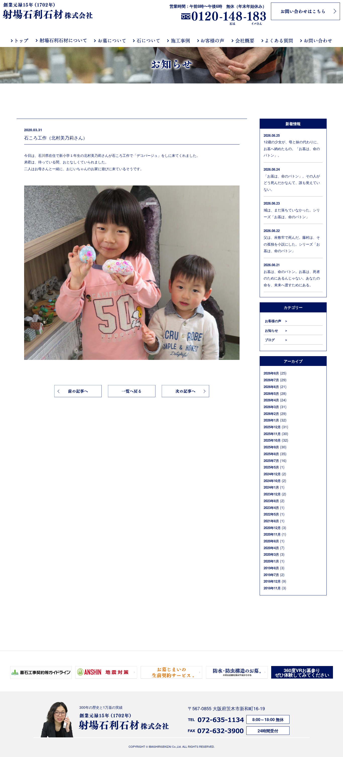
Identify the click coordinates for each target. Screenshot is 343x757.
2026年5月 (271, 393)
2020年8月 (271, 541)
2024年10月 (272, 480)
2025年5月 (271, 467)
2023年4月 (271, 507)
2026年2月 (271, 413)
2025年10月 (272, 440)
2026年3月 (271, 406)
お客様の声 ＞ (276, 320)
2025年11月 (272, 433)
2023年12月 (272, 494)
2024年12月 (272, 473)
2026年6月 (271, 386)
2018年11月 (272, 588)
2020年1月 (271, 561)
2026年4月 (271, 400)
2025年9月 (271, 447)
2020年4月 (271, 547)
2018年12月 (272, 581)
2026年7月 (271, 379)
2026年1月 (271, 420)
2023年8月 (271, 500)
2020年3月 (271, 554)
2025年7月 (271, 460)
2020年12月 (272, 527)
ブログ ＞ (276, 339)
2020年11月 (272, 534)
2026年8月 (271, 373)
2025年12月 (272, 426)
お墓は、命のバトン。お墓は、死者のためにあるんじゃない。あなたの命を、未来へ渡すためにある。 (292, 278)
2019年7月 (271, 574)
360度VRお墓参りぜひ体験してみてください (302, 672)
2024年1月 (271, 487)
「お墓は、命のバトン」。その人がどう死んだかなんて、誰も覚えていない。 (292, 182)
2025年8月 (271, 453)
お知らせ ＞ (276, 330)
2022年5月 (271, 514)
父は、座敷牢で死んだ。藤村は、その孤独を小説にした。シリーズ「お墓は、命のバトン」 (292, 244)
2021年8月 (271, 520)
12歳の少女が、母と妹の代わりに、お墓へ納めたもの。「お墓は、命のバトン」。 (292, 148)
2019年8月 (271, 567)
